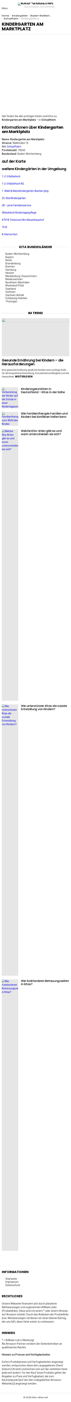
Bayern (9, 257)
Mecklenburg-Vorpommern (21, 276)
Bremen (10, 266)
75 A (4, 227)
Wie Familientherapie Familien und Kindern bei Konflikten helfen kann (44, 415)
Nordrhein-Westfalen (17, 282)
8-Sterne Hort (9, 234)
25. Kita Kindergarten (14, 198)
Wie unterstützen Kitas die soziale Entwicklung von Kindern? (44, 707)
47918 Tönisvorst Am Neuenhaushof (23, 219)
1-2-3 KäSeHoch (11, 176)
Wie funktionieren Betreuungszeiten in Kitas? (45, 982)
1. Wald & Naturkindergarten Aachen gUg (25, 190)
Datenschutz (12, 1285)
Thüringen (11, 301)
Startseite (11, 1278)
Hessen (9, 272)
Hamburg (10, 269)
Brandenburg (13, 263)
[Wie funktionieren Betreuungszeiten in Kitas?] (10, 1115)
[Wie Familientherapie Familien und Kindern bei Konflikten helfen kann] (10, 419)
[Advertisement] (35, 77)
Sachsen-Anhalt (14, 295)
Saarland (10, 288)
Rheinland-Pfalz (14, 285)
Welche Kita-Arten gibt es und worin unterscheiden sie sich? (41, 432)
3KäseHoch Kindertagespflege (19, 212)
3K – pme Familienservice (16, 205)
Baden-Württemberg (17, 253)
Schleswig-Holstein (16, 298)
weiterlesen (24, 376)
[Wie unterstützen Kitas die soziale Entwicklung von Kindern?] (10, 840)
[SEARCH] (66, 5)
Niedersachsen (14, 279)
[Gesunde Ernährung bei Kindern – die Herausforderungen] (35, 337)
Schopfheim (14, 146)
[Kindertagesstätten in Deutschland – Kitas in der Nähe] (10, 397)
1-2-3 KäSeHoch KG (13, 183)
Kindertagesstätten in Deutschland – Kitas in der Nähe (43, 390)
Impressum (12, 1281)
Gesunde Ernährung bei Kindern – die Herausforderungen (32, 362)
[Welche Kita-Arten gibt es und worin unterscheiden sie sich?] (10, 565)
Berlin (8, 260)
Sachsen (10, 291)
